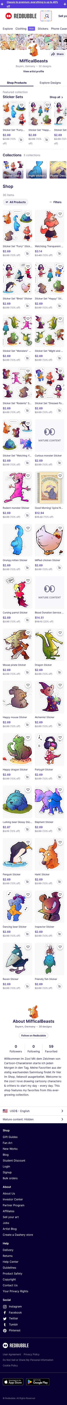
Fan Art (7, 1143)
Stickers (43, 28)
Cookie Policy (10, 1365)
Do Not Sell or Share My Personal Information (28, 1359)
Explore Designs (50, 82)
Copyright (9, 1279)
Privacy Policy (32, 1354)
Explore (8, 28)
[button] (13, 169)
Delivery (8, 1250)
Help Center (10, 1261)
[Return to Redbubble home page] (20, 16)
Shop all (55, 97)
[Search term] (46, 15)
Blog (6, 1154)
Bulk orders (10, 1178)
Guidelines (9, 1267)
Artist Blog (10, 1229)
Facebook (15, 1312)
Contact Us (10, 1285)
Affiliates (8, 1211)
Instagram (15, 1306)
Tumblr (13, 1324)
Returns (8, 1256)
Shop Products (17, 82)
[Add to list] (21, 105)
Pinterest (14, 1330)
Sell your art (11, 1217)
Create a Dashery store (18, 1234)
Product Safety (12, 1273)
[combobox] (46, 16)
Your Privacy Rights (15, 1291)
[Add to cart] (21, 139)
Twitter (13, 1318)
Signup (7, 1172)
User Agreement (12, 1354)
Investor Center (13, 1199)
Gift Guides (10, 1137)
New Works (10, 1148)
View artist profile (33, 71)
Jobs (6, 1223)
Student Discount (14, 1160)
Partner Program (13, 1205)
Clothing (24, 28)
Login (6, 1166)
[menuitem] (8, 29)
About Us (9, 1193)
